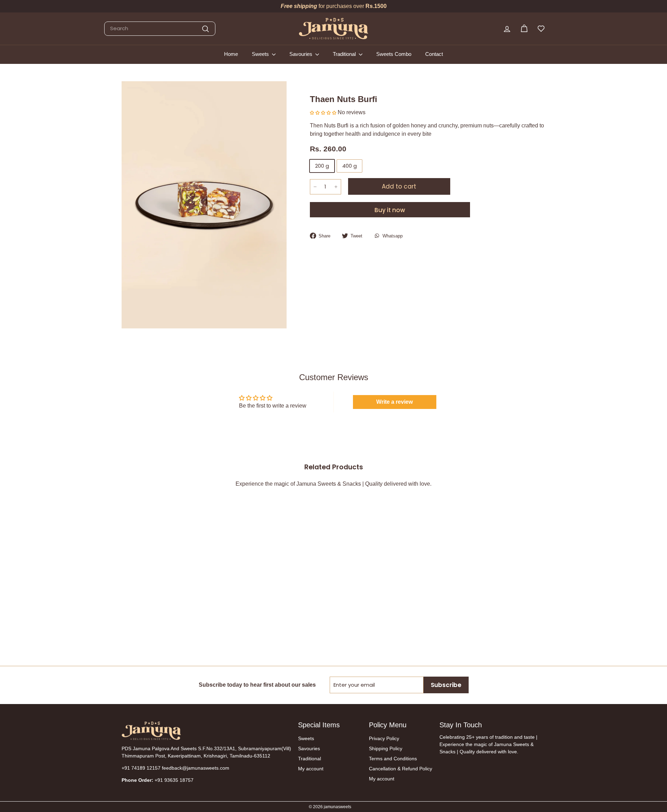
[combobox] (159, 29)
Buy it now (389, 210)
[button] (324, 112)
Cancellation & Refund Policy (400, 768)
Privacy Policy (384, 738)
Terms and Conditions (393, 758)
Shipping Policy (385, 748)
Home (231, 54)
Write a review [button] (394, 402)
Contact (434, 54)
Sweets (261, 54)
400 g (349, 165)
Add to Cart (156, 632)
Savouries (301, 54)
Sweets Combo (393, 54)
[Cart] (524, 29)
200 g (322, 165)
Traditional (345, 54)
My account (310, 768)
